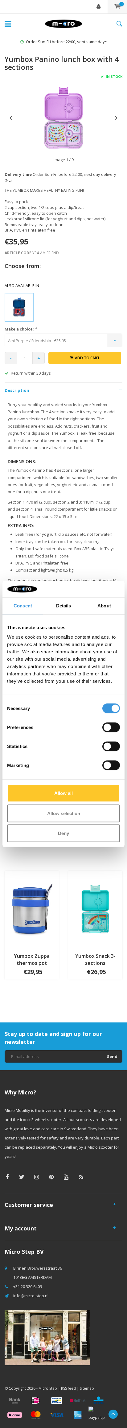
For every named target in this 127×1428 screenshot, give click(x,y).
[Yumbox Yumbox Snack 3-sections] (95, 909)
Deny (63, 833)
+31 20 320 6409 (27, 1286)
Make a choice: (21, 329)
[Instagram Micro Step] (36, 1177)
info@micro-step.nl (30, 1295)
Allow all (63, 793)
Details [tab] (63, 605)
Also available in (22, 285)
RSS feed (68, 1388)
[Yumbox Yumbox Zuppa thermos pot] (32, 909)
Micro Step (48, 1388)
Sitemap (87, 1388)
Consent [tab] (23, 605)
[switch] (111, 727)
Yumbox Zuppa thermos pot (32, 959)
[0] (117, 6)
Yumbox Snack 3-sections (95, 959)
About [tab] (104, 605)
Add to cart (87, 358)
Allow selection (63, 813)
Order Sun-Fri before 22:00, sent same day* (66, 41)
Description (17, 390)
